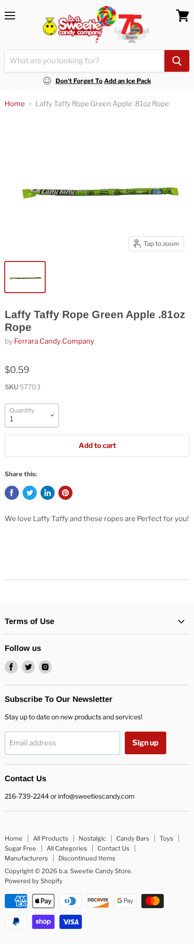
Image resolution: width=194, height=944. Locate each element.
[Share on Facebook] (12, 493)
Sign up (145, 742)
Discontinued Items (86, 858)
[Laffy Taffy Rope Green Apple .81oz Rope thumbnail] (25, 277)
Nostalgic (92, 838)
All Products (50, 838)
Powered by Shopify (34, 881)
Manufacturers (26, 858)
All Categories (67, 848)
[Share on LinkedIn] (47, 493)
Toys (166, 838)
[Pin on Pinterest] (65, 493)
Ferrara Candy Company (54, 341)
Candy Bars (132, 838)
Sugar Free (20, 848)
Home (15, 104)
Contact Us (113, 848)
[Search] (176, 61)
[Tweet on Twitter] (30, 493)
